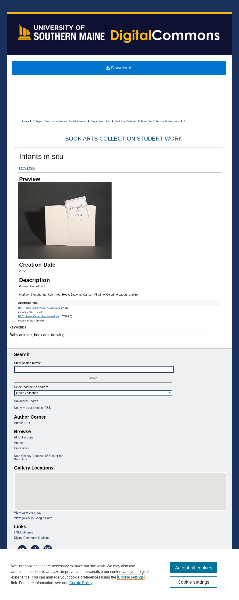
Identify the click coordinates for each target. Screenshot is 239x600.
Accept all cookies (193, 567)
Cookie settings (131, 577)
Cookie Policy (80, 583)
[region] (119, 574)
